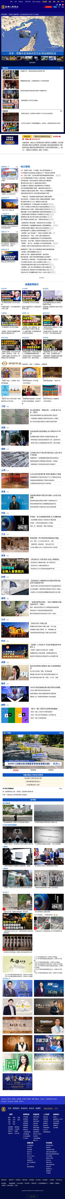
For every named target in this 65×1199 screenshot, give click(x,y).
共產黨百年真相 (50, 1149)
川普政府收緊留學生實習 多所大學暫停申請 (35, 264)
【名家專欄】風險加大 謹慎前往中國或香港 (43, 520)
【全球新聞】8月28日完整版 (30, 302)
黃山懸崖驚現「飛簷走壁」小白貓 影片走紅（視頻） (24, 14)
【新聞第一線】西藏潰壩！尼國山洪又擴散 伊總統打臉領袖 (33, 53)
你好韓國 (29, 1149)
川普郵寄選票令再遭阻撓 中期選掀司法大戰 (35, 214)
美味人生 (29, 1154)
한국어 (21, 1101)
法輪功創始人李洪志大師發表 (33, 775)
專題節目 (4, 249)
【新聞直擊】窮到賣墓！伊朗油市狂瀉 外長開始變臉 (36, 223)
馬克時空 (35, 1136)
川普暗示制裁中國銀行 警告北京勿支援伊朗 (35, 228)
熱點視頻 (5, 68)
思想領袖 (35, 1125)
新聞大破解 (4, 337)
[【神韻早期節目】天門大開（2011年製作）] (31, 378)
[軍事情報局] (49, 1033)
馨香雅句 (45, 1123)
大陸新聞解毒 (36, 1138)
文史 (3, 534)
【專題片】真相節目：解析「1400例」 (37, 150)
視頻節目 (24, 1108)
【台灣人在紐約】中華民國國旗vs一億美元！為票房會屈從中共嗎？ (40, 123)
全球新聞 (25, 288)
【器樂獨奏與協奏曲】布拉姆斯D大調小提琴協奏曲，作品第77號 (31, 401)
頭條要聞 (10, 1127)
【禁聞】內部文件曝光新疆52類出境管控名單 (35, 246)
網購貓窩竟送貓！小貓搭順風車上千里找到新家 (34, 81)
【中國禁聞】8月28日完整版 (9, 327)
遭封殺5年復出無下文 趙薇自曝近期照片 (34, 183)
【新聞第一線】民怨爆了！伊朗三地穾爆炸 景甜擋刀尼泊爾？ (36, 233)
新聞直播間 (48, 7)
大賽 (15, 1)
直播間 (38, 1108)
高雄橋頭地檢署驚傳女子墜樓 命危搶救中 (42, 480)
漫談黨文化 (49, 1168)
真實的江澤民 (49, 1158)
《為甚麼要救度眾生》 (33, 781)
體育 (3, 683)
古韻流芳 (45, 1121)
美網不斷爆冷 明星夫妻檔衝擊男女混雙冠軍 (43, 693)
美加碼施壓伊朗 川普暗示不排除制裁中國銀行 (16, 822)
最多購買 (25, 364)
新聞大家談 (46, 313)
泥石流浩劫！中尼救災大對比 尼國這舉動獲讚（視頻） (38, 199)
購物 (63, 1)
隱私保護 (24, 1180)
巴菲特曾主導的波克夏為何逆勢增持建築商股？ (9, 227)
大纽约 (9, 1099)
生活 (3, 619)
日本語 (16, 1101)
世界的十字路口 (37, 1134)
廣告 (50, 1)
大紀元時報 (20, 1183)
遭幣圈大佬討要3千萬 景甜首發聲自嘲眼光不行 (44, 674)
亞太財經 (25, 1138)
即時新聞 (10, 1129)
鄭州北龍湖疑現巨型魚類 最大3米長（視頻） (43, 613)
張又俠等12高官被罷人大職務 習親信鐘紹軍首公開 (18, 952)
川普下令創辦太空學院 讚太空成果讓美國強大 (35, 207)
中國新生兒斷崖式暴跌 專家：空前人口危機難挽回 (37, 191)
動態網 (57, 1183)
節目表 (61, 733)
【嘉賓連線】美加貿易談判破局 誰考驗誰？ (43, 464)
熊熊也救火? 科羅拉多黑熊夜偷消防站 (41, 610)
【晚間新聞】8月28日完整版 (29, 100)
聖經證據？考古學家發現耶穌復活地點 (44, 538)
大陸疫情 (5, 868)
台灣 (3, 470)
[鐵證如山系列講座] (17, 1089)
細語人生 (33, 142)
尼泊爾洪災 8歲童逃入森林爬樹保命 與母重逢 (35, 185)
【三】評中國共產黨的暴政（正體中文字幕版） (47, 962)
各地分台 (21, 1)
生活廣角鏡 (30, 1145)
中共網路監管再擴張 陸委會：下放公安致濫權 (48, 844)
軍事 (3, 555)
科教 (14, 1124)
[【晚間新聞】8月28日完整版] (11, 108)
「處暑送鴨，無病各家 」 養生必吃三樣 (42, 544)
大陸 (3, 406)
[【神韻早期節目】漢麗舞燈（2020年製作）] (52, 396)
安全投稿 (38, 1180)
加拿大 (14, 1099)
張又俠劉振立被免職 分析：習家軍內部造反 (35, 219)
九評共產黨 (49, 1156)
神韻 (11, 1)
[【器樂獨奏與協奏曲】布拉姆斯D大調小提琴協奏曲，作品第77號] (31, 396)
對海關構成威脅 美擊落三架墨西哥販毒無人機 (43, 436)
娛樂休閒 (4, 198)
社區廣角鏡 (26, 1134)
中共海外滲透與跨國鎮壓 (10, 825)
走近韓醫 (55, 1127)
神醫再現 (55, 1125)
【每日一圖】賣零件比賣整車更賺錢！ (44, 709)
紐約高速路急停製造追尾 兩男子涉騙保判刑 (33, 90)
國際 (3, 449)
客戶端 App (59, 1180)
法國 (33, 1099)
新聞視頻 (26, 1114)
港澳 (3, 491)
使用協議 (31, 1180)
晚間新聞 (45, 288)
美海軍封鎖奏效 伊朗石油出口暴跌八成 (46, 822)
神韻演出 (10, 1133)
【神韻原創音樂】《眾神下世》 (51, 380)
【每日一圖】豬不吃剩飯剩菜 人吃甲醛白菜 (43, 715)
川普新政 (5, 846)
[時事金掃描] (17, 1014)
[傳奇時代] (49, 1069)
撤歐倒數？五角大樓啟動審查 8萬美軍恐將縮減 (36, 212)
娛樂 (3, 662)
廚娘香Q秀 (30, 1160)
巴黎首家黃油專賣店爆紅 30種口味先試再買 (43, 632)
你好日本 (29, 1147)
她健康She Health (58, 1119)
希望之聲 (34, 1183)
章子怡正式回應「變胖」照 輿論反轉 (41, 671)
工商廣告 (48, 1173)
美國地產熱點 (46, 1132)
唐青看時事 (36, 1132)
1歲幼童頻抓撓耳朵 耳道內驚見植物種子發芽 (35, 193)
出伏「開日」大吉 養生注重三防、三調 (41, 541)
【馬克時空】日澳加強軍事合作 (39, 565)
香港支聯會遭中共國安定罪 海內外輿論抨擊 (43, 507)
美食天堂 (29, 1151)
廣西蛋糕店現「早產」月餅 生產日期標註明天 (35, 236)
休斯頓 (29, 1099)
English (54, 1099)
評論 (3, 513)
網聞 (3, 705)
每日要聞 (25, 166)
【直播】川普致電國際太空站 (30, 252)
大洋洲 (24, 1099)
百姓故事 (48, 1166)
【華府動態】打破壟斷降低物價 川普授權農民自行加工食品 (36, 226)
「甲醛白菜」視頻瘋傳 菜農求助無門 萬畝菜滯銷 (36, 196)
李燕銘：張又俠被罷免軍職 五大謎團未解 (45, 517)
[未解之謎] (49, 1051)
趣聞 (3, 598)
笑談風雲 (45, 1119)
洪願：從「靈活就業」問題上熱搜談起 (41, 526)
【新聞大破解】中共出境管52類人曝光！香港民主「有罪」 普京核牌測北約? (11, 353)
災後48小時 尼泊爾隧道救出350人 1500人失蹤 (35, 272)
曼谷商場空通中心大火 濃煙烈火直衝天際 (34, 202)
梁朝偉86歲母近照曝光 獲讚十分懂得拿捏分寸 (44, 500)
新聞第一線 (25, 313)
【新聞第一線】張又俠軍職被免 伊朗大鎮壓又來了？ (36, 267)
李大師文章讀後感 (8, 788)
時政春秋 (35, 1123)
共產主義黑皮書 (50, 1164)
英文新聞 (44, 1)
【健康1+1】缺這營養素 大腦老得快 (9, 179)
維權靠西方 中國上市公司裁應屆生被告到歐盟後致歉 (37, 249)
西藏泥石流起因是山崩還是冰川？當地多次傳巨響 (39, 173)
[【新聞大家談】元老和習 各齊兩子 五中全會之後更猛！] (11, 121)
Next (62, 34)
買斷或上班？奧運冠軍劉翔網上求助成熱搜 (43, 696)
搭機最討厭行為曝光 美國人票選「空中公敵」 (43, 626)
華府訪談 (25, 1129)
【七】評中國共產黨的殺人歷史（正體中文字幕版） (48, 973)
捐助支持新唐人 (48, 1108)
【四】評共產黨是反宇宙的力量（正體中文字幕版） (48, 964)
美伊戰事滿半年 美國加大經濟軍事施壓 (33, 230)
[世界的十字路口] (49, 1014)
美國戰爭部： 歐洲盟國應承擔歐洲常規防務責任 (44, 458)
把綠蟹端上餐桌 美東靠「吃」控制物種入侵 (43, 629)
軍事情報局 (36, 1129)
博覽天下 (4, 232)
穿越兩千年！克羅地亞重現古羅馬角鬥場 (32, 71)
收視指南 (18, 1180)
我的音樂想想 (30, 1166)
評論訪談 (5, 111)
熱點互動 (35, 1119)
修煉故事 (48, 1171)
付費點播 (37, 364)
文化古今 (45, 1129)
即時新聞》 (4, 14)
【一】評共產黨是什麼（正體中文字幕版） (46, 957)
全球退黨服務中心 (43, 1183)
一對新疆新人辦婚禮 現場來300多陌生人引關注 (44, 418)
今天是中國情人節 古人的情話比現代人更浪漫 (43, 547)
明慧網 (51, 1183)
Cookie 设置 (32, 1196)
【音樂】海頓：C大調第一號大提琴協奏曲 (36, 170)
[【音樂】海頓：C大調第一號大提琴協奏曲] (11, 378)
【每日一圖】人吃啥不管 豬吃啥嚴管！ (41, 712)
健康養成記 (56, 1123)
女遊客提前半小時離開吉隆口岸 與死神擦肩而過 (36, 238)
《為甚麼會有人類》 (33, 785)
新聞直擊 (45, 337)
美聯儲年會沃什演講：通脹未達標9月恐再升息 (35, 209)
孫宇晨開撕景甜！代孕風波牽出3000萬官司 (34, 204)
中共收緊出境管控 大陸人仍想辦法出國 (33, 262)
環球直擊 (4, 288)
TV (55, 7)
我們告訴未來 (40, 142)
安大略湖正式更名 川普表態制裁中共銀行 (46, 865)
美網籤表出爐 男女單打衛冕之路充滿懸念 (34, 217)
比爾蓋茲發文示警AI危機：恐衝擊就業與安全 (43, 653)
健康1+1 (55, 1117)
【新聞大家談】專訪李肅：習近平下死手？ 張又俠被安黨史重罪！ (52, 333)
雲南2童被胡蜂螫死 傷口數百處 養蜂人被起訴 (43, 415)
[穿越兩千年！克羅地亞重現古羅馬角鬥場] (11, 79)
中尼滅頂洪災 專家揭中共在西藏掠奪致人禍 (35, 270)
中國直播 (50, 770)
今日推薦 (16, 1129)
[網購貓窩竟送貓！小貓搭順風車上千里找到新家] (11, 88)
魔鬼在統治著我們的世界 (37, 147)
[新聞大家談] (49, 996)
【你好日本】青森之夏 (38, 623)
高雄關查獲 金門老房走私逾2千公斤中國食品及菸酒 (45, 477)
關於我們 (11, 1180)
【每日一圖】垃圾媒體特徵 (38, 718)
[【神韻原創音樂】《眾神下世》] (52, 378)
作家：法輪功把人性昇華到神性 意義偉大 (15, 794)
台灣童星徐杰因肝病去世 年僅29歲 (40, 483)
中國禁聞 (4, 313)
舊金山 (37, 1099)
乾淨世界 (27, 1183)
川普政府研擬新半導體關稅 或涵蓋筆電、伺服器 (17, 865)
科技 (3, 641)
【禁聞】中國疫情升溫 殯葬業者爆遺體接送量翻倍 (18, 887)
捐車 (58, 1)
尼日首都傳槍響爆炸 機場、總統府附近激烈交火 (36, 188)
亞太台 (42, 1099)
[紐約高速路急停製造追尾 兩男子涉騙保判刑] (11, 98)
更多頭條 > (32, 62)
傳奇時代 (48, 142)
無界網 (3, 1185)
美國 (3, 427)
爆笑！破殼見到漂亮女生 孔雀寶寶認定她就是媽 (44, 607)
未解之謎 (45, 1117)
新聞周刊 (25, 1127)
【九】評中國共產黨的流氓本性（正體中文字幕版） (19, 976)
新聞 (10, 1114)
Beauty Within (30, 1156)
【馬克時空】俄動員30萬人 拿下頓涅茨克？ (43, 562)
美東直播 (15, 770)
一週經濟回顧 (26, 1132)
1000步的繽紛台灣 (31, 1163)
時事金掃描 (25, 337)
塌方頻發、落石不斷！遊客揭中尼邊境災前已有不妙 (37, 241)
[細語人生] (17, 1033)
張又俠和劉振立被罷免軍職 (42, 911)
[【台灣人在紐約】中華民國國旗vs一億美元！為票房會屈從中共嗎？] (11, 131)
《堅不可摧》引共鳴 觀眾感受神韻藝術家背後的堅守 (38, 176)
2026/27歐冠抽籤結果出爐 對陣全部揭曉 (45, 687)
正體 (26, 1)
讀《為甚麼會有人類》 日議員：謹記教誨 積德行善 (18, 791)
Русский (10, 1101)
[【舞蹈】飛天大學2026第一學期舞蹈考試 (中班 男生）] (11, 396)
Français (4, 1101)
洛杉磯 (19, 1099)
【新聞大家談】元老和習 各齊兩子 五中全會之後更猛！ (37, 113)
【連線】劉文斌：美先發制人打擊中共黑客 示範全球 (18, 844)
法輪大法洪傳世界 (33, 145)
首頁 (9, 1108)
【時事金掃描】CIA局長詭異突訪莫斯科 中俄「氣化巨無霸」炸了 (31, 357)
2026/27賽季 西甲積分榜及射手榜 (40, 690)
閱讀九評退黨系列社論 (42, 136)
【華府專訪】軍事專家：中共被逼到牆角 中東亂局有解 (36, 260)
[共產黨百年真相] (17, 1051)
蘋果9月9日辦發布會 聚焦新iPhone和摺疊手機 (44, 656)
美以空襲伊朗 (6, 803)
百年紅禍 (48, 1160)
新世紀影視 (10, 1185)
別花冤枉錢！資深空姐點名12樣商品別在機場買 (36, 180)
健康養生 (4, 167)
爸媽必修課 (46, 1127)
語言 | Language (36, 1)
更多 (61, 68)
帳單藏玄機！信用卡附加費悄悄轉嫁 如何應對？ (36, 257)
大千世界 (29, 1158)
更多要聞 (41, 277)
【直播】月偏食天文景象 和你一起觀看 (41, 650)
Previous (3, 34)
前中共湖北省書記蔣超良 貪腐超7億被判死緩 (43, 421)
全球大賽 (16, 1133)
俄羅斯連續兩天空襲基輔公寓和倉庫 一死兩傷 (43, 461)
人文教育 (4, 214)
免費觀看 (44, 364)
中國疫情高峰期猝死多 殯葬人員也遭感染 (46, 887)
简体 (29, 1)
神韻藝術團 (12, 1183)
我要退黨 (27, 136)
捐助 (54, 1)
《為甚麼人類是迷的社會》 (33, 778)
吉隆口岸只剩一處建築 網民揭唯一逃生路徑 (35, 254)
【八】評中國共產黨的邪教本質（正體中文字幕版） (19, 974)
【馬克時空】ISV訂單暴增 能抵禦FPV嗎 (42, 568)
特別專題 (49, 1143)
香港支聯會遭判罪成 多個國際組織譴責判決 (43, 503)
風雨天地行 (49, 1162)
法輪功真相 (25, 142)
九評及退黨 (43, 145)
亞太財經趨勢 (26, 1136)
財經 (3, 577)
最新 (31, 364)
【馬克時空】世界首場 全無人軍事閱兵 (44, 559)
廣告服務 (45, 1180)
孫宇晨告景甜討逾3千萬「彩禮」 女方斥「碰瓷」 (45, 677)
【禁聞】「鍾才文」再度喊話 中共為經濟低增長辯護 (36, 243)
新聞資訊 (16, 1108)
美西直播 (33, 770)
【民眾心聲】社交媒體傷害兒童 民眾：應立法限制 (45, 443)
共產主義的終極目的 (53, 145)
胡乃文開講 (56, 1121)
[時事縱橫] (17, 996)
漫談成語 (45, 1125)
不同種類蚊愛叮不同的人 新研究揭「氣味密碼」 (38, 178)
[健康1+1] (17, 1071)
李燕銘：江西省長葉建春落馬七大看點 (41, 523)
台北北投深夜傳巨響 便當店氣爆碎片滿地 (45, 474)
